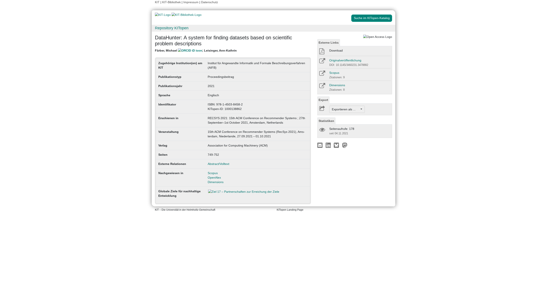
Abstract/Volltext (218, 164)
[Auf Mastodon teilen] (344, 145)
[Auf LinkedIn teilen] (328, 145)
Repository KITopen (171, 28)
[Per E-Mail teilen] (320, 145)
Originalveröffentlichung (345, 60)
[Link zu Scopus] (322, 74)
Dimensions (216, 182)
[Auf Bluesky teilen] (337, 145)
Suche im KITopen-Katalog (372, 18)
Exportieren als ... (346, 109)
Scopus (213, 173)
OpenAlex (214, 177)
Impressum (191, 2)
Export (323, 100)
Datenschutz (209, 2)
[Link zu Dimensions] (322, 87)
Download (336, 50)
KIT (157, 2)
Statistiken (326, 121)
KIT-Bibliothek (172, 2)
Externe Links (329, 42)
